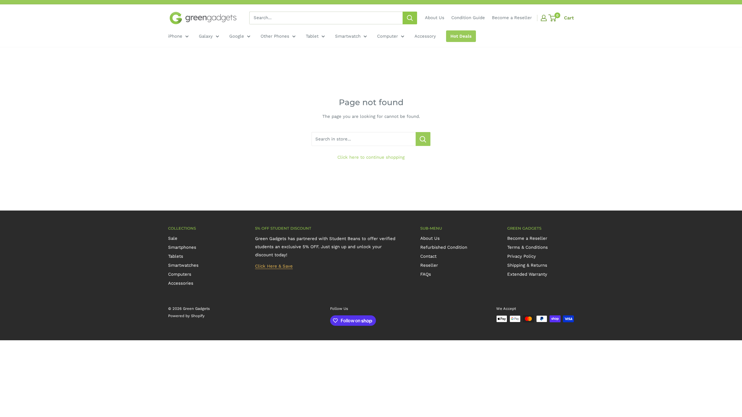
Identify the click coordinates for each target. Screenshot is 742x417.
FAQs (425, 274)
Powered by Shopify (186, 316)
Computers (179, 274)
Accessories (180, 283)
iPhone (175, 36)
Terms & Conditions (527, 247)
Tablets (175, 256)
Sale (172, 238)
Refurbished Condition (443, 247)
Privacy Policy (521, 256)
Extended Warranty (527, 274)
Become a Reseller (512, 17)
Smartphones (182, 247)
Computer (387, 36)
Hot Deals (461, 36)
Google (236, 36)
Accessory (425, 36)
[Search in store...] (423, 139)
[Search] (410, 18)
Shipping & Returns (527, 265)
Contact (428, 256)
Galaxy (206, 36)
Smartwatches (183, 265)
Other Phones (275, 36)
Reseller (429, 265)
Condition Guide (468, 17)
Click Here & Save (274, 266)
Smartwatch (348, 36)
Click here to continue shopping (371, 157)
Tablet (312, 36)
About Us (434, 17)
